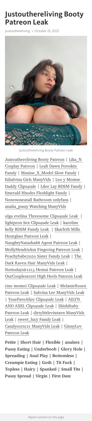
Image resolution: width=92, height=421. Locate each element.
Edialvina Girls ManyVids (28, 179)
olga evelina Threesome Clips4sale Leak (42, 216)
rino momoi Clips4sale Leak (30, 285)
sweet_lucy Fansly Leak (39, 319)
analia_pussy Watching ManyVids (35, 206)
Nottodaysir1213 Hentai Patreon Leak (39, 269)
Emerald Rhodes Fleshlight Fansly (36, 193)
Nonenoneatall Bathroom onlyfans (36, 199)
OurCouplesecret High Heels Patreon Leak (43, 276)
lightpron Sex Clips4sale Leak (32, 222)
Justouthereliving (17, 31)
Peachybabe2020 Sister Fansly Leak (37, 256)
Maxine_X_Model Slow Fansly (48, 172)
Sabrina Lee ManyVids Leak (58, 292)
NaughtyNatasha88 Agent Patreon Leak (41, 242)
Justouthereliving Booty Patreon (34, 159)
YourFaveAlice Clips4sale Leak (36, 299)
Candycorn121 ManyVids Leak (32, 326)
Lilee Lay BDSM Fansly (61, 186)
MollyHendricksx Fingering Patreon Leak (42, 249)
